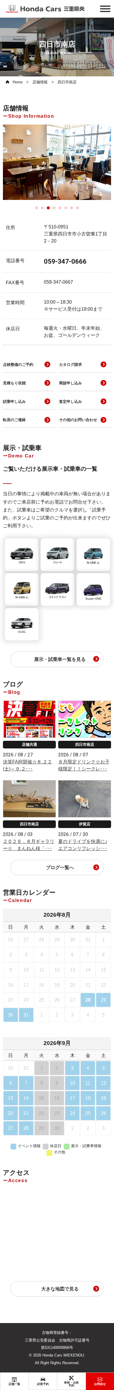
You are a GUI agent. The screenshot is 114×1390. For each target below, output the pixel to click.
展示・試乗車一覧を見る (60, 659)
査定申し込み (70, 401)
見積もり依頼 (14, 383)
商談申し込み (70, 383)
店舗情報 (40, 82)
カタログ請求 (70, 364)
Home (18, 82)
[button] (36, 207)
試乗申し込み (14, 401)
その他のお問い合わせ (78, 420)
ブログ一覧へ (60, 867)
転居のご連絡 (14, 420)
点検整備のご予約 (18, 364)
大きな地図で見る (60, 1288)
